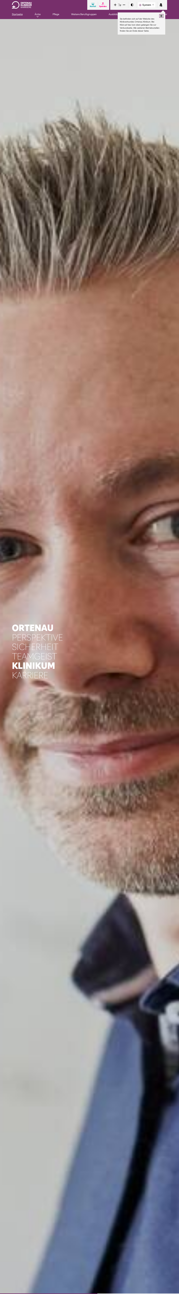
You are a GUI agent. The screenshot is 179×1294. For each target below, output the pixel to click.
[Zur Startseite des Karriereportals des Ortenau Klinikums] (22, 5)
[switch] (132, 5)
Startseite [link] (17, 14)
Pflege (56, 14)
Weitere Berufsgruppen (84, 14)
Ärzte (38, 14)
